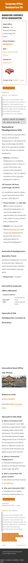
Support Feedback (8, 399)
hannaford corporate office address (12, 536)
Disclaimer (16, 560)
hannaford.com (14, 229)
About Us (2, 560)
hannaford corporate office (10, 534)
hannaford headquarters (9, 540)
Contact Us (9, 560)
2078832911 (8, 44)
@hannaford (7, 63)
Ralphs (4, 545)
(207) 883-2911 (8, 483)
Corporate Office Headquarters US (14, 5)
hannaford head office (8, 538)
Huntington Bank (20, 545)
